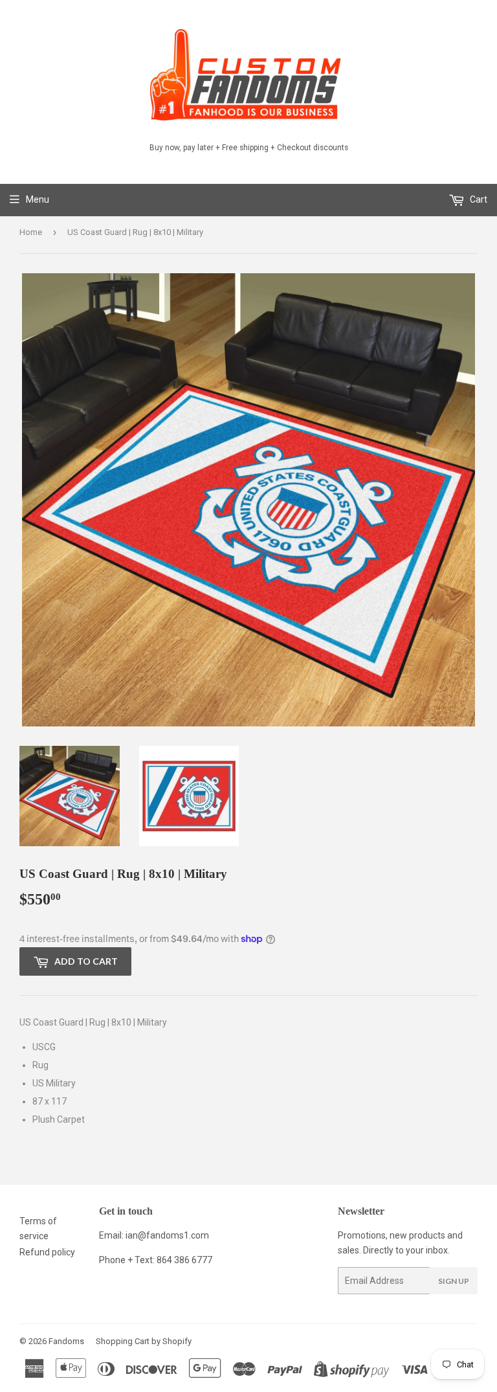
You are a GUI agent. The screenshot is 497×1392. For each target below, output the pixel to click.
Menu (37, 199)
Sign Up (453, 1281)
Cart (477, 199)
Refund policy (47, 1252)
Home (30, 232)
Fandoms (66, 1341)
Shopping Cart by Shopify (144, 1341)
